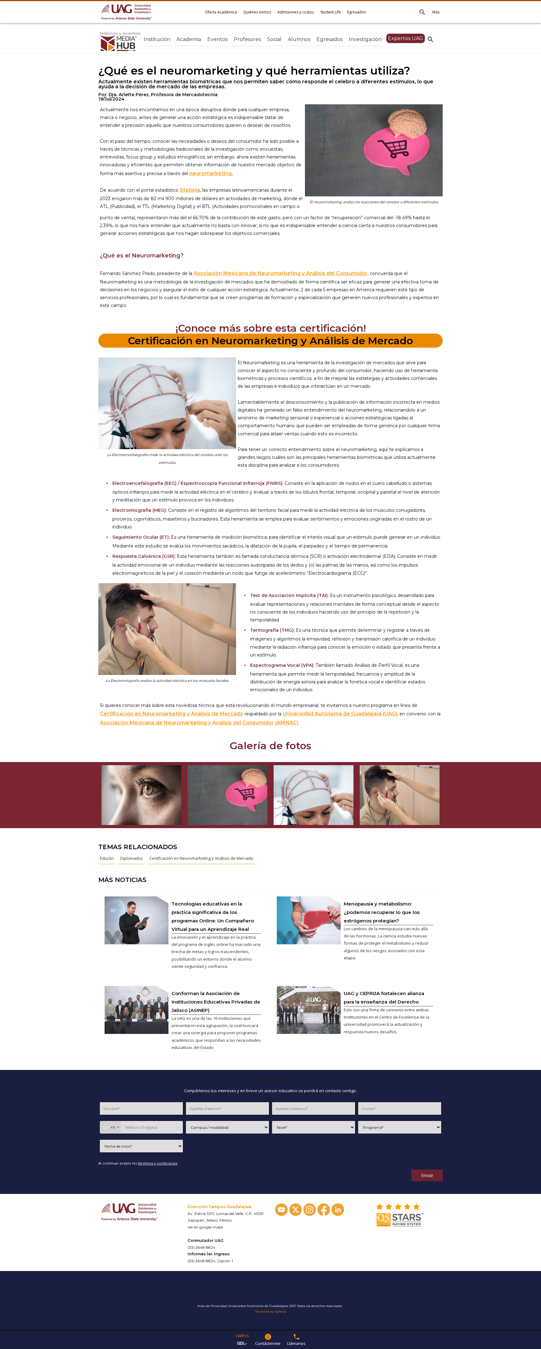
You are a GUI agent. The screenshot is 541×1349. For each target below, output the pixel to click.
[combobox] (110, 1127)
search (430, 39)
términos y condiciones (157, 1163)
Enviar (427, 1175)
